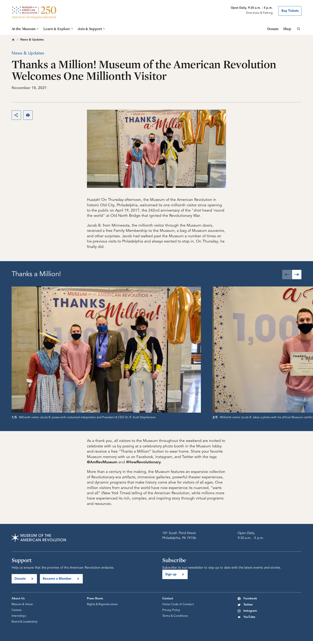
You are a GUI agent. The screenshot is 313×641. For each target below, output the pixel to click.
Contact (167, 598)
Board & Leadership (24, 621)
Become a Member (57, 578)
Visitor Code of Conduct (178, 604)
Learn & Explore (56, 28)
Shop (287, 28)
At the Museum (24, 28)
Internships (19, 616)
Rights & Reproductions (102, 604)
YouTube (249, 617)
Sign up (170, 574)
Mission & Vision (22, 604)
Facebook (250, 598)
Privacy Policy (171, 610)
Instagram (250, 611)
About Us (18, 598)
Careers (17, 610)
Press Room (95, 598)
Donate (273, 28)
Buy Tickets (290, 10)
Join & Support (90, 28)
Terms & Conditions (175, 616)
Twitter (248, 604)
